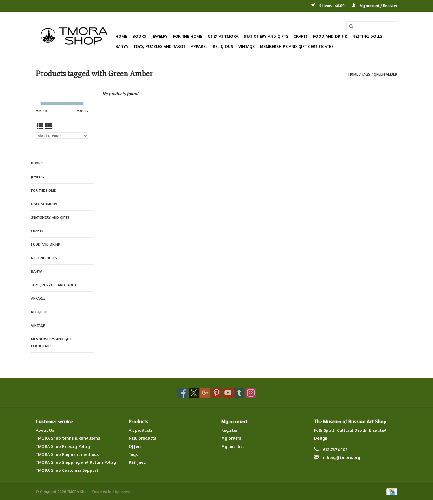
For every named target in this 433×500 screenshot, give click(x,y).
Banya (121, 46)
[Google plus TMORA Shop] (205, 393)
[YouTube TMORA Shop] (228, 393)
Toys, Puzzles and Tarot (159, 46)
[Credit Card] (390, 491)
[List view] (48, 126)
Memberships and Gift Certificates (296, 46)
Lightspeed (122, 491)
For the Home (187, 36)
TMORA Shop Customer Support (67, 470)
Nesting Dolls (367, 36)
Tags (366, 74)
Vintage (246, 46)
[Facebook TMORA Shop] (182, 393)
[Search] (351, 26)
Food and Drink (330, 36)
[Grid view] (40, 126)
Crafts (301, 36)
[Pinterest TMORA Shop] (216, 393)
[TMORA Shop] (74, 36)
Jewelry (160, 36)
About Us (45, 430)
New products (142, 438)
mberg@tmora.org (341, 457)
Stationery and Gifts (266, 36)
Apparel (199, 46)
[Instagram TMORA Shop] (251, 393)
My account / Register (378, 5)
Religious (223, 46)
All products (140, 430)
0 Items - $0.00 (332, 5)
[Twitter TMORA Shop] (194, 393)
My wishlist (232, 446)
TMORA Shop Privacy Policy (63, 446)
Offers (135, 446)
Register (229, 430)
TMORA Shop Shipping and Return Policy (76, 462)
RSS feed (137, 462)
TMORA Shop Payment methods (67, 454)
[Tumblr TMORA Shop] (239, 393)
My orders (231, 438)
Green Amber (385, 74)
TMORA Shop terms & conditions (68, 438)
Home (121, 36)
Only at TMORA (223, 36)
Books (139, 36)
